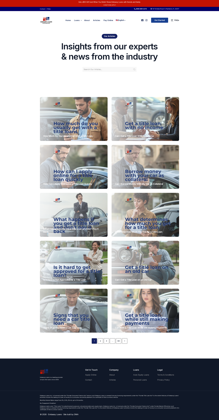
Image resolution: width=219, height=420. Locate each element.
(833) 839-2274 (141, 9)
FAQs (49, 9)
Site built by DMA (70, 414)
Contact (42, 9)
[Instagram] (146, 19)
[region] (30, 402)
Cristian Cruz (49, 140)
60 (118, 341)
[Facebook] (142, 19)
